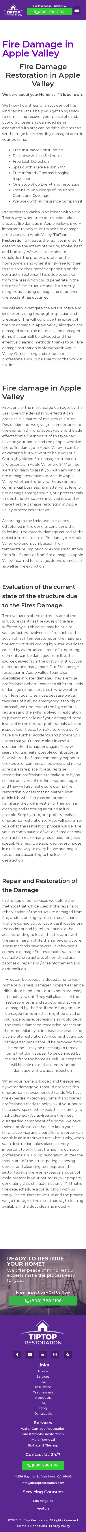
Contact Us (43, 1413)
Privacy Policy (59, 1526)
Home (43, 1371)
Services (43, 1377)
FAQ (43, 1382)
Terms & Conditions (31, 1526)
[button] (76, 10)
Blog (43, 1408)
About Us (43, 1398)
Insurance (43, 1387)
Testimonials (43, 1392)
